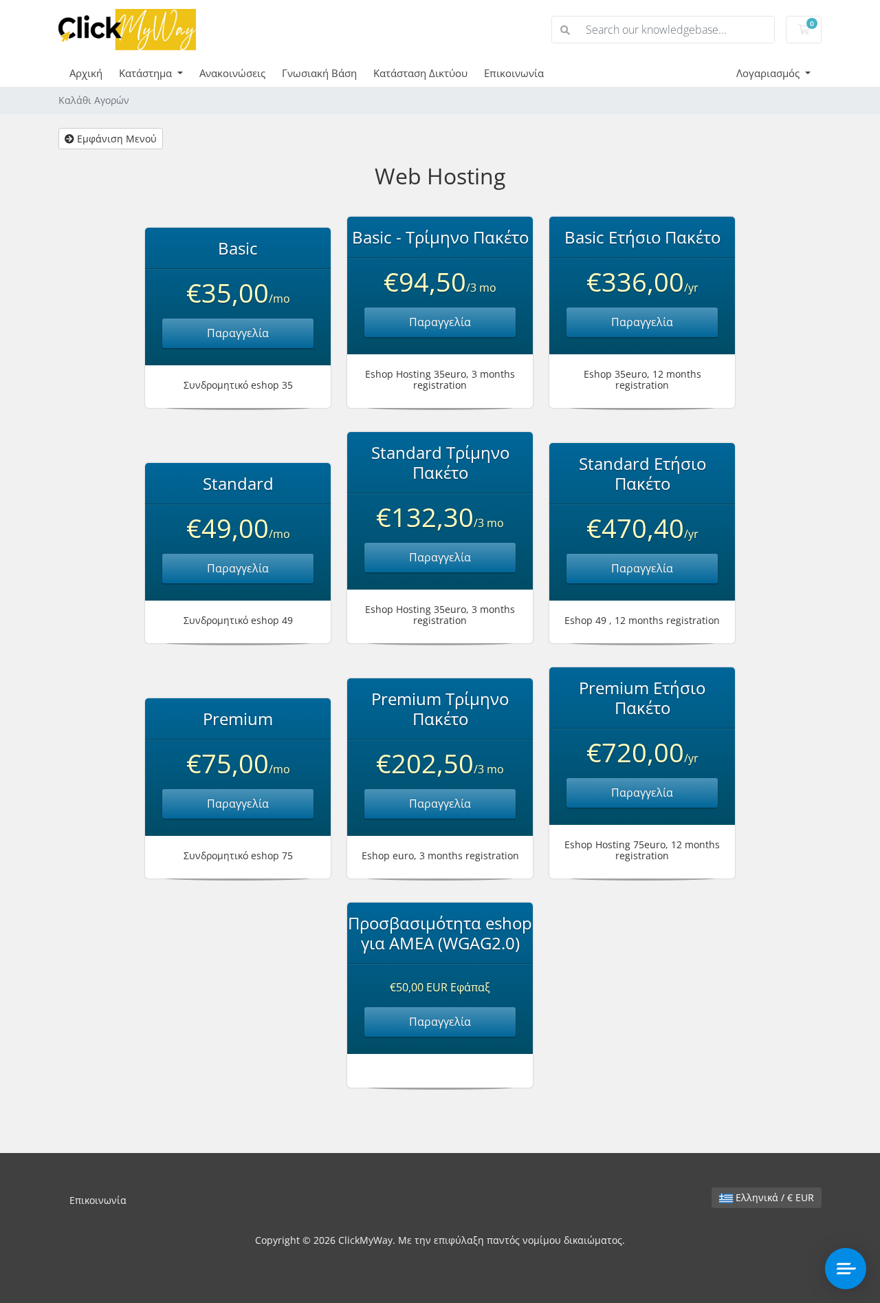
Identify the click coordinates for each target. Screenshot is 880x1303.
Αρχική (85, 73)
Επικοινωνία (514, 73)
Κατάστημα (147, 73)
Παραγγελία (238, 333)
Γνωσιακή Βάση (319, 73)
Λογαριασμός (769, 73)
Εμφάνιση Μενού (115, 138)
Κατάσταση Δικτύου (420, 73)
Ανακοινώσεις (232, 73)
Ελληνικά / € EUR (773, 1197)
